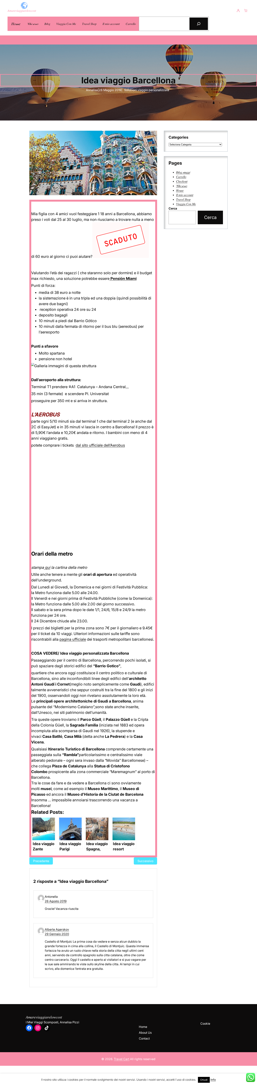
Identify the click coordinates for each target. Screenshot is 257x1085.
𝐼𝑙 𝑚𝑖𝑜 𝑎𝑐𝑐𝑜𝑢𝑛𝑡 (184, 195)
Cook (204, 1023)
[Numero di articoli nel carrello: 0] (245, 10)
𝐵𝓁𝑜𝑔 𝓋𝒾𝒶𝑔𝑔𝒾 (183, 172)
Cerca (173, 208)
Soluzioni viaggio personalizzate (146, 90)
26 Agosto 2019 (56, 901)
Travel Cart (121, 1059)
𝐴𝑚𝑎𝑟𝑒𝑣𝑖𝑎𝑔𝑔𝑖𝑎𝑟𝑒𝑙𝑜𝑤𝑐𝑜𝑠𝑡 (22, 10)
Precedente (41, 861)
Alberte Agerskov (57, 929)
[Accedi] (238, 10)
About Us (145, 1032)
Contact (144, 1038)
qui (47, 567)
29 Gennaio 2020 (57, 934)
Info (213, 1079)
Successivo (145, 861)
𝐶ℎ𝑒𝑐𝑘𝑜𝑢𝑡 (181, 181)
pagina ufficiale (72, 639)
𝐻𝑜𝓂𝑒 (16, 24)
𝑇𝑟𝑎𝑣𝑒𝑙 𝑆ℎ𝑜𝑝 (183, 199)
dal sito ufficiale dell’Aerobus (100, 445)
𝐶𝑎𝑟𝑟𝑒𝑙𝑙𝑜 (181, 177)
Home (143, 1027)
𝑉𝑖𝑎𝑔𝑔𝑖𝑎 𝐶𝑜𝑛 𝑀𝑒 (186, 204)
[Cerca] (198, 24)
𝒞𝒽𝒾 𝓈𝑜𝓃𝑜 (181, 186)
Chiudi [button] (204, 1079)
